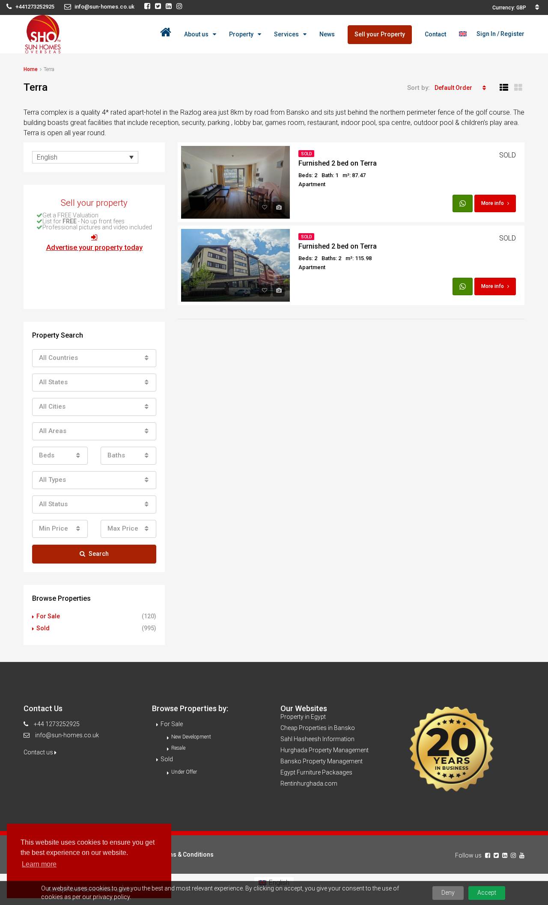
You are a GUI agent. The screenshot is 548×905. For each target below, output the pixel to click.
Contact (435, 34)
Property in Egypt (303, 716)
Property (241, 34)
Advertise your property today (94, 247)
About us (196, 34)
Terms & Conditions (186, 854)
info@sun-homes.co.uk (67, 735)
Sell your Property (379, 34)
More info (492, 203)
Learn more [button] (39, 864)
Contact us (39, 752)
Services (286, 34)
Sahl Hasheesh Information (317, 739)
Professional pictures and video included (97, 227)
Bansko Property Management (321, 761)
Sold (306, 153)
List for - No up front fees (83, 221)
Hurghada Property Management (324, 750)
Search (99, 553)
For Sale (48, 616)
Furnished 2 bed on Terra (337, 163)
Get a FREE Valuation (70, 215)
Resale (178, 748)
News (327, 34)
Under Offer (184, 772)
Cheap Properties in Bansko (317, 727)
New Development (191, 737)
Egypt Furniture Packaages (316, 772)
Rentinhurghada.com (308, 783)
